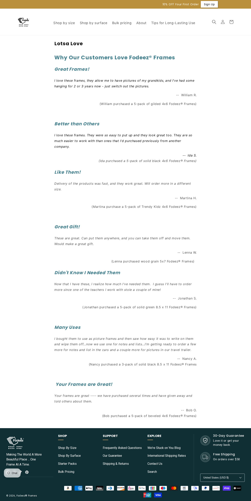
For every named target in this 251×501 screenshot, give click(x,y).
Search (152, 472)
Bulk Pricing (66, 472)
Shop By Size (67, 448)
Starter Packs (67, 464)
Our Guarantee (112, 456)
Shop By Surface (69, 456)
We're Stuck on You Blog (164, 448)
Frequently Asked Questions (122, 448)
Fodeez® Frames (26, 495)
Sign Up (185, 4)
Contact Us (154, 464)
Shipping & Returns (116, 464)
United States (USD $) (216, 477)
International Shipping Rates (166, 456)
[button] (214, 22)
